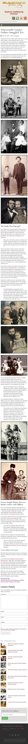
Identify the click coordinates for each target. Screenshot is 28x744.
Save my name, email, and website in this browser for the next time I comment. (13, 629)
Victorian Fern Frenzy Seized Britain (17, 702)
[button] (1, 25)
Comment (4, 594)
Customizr (4, 730)
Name (3, 611)
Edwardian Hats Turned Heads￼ (16, 689)
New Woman (6, 56)
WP (8, 728)
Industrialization (13, 267)
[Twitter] (12, 735)
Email (2, 616)
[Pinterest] (15, 735)
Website (3, 622)
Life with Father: (14, 229)
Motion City (18, 728)
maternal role (18, 234)
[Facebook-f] (9, 735)
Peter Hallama (11, 516)
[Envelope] (18, 735)
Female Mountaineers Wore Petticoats (17, 669)
